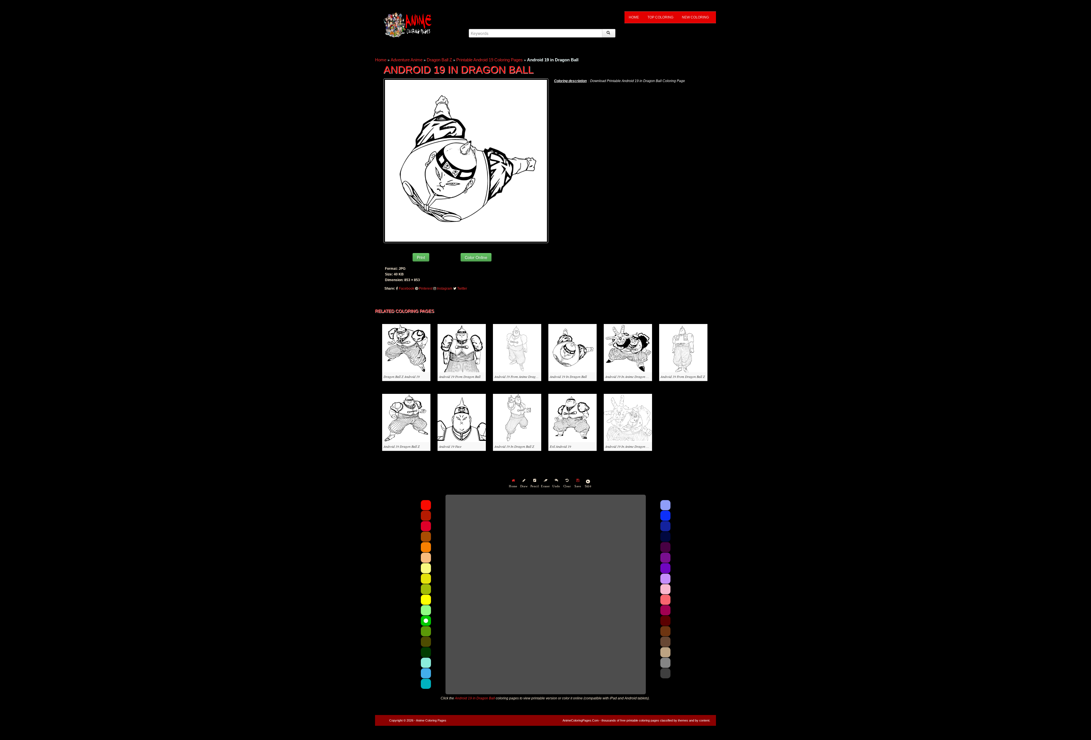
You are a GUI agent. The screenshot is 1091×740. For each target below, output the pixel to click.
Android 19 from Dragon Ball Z (683, 376)
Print (421, 257)
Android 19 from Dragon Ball (459, 376)
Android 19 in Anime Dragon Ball (628, 376)
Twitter (462, 288)
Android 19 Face (450, 446)
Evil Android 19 (560, 446)
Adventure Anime (406, 59)
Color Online (476, 257)
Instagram (444, 288)
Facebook (406, 288)
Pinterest (425, 288)
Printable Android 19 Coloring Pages (489, 59)
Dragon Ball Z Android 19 (402, 376)
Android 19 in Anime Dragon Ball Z (629, 446)
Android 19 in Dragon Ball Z (514, 446)
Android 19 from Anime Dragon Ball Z (521, 376)
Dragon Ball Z (439, 59)
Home (634, 17)
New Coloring (695, 17)
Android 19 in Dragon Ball (568, 376)
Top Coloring (660, 17)
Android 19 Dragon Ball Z (402, 446)
